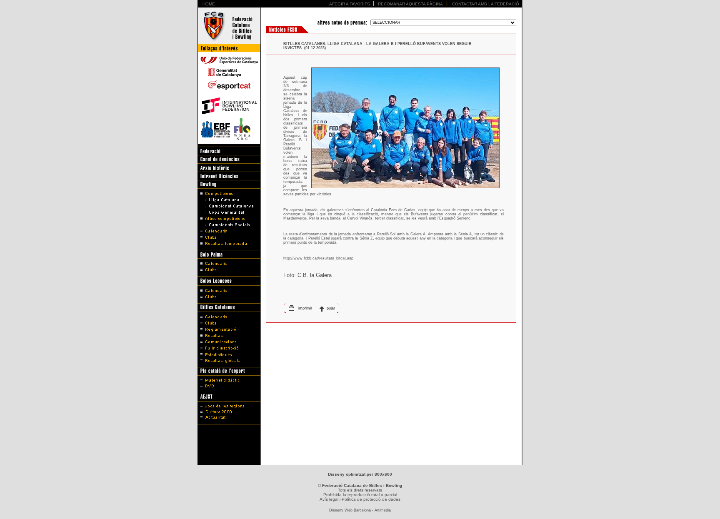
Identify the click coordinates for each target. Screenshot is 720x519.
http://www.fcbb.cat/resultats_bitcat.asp (318, 258)
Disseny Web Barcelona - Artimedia (360, 510)
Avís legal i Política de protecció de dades (360, 499)
